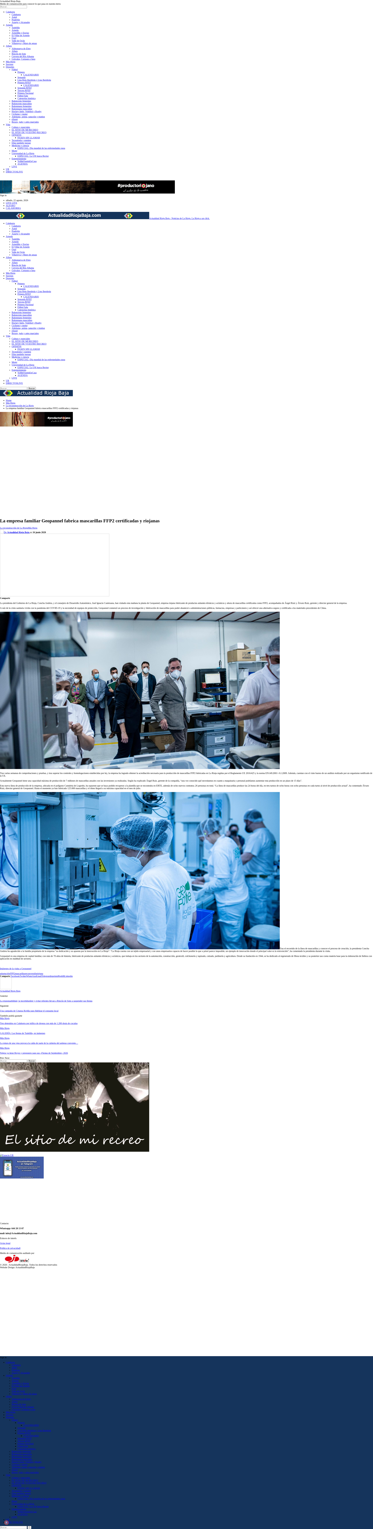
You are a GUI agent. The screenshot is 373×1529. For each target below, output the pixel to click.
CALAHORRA (13, 208)
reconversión (31, 973)
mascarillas (20, 973)
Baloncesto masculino (22, 103)
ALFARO (10, 205)
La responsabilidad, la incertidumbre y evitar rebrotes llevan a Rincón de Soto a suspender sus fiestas (46, 1001)
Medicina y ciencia (20, 145)
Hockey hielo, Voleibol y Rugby (27, 111)
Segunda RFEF (24, 88)
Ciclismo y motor (20, 114)
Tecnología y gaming (21, 140)
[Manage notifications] (6, 1522)
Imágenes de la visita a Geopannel (15, 968)
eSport (15, 119)
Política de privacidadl (10, 1248)
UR (7, 169)
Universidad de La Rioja (23, 153)
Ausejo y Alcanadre (21, 22)
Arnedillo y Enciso (20, 33)
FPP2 (12, 973)
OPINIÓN (16, 135)
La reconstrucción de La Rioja (14, 528)
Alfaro (9, 46)
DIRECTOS (14, 172)
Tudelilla (16, 27)
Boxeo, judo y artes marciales (25, 122)
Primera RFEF (24, 82)
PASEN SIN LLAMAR (28, 137)
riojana (40, 973)
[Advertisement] (11, 470)
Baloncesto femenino (21, 101)
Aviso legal (5, 1243)
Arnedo (9, 25)
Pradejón (16, 19)
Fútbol (15, 69)
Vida (8, 124)
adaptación (5, 973)
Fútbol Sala (22, 96)
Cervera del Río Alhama (23, 56)
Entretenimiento (19, 158)
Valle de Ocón (18, 40)
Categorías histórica (26, 98)
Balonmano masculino (22, 109)
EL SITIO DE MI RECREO (25, 130)
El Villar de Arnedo (21, 35)
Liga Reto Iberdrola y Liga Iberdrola (34, 80)
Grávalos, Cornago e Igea (23, 59)
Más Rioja (10, 61)
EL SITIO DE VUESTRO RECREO (29, 132)
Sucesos (9, 64)
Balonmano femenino (21, 106)
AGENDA (22, 164)
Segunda (21, 77)
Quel (14, 38)
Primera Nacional (25, 93)
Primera (21, 72)
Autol (14, 17)
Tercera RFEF (24, 90)
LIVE (14, 166)
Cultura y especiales (21, 127)
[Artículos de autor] (6, 988)
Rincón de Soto (19, 54)
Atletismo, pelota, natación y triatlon (28, 116)
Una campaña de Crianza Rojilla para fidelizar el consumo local (29, 1011)
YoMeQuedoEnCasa (27, 161)
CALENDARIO (31, 75)
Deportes (10, 67)
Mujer (14, 151)
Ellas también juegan (21, 143)
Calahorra (10, 12)
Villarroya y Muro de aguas (24, 43)
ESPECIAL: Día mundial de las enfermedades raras (41, 148)
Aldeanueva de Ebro (21, 48)
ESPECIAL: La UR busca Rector (33, 156)
